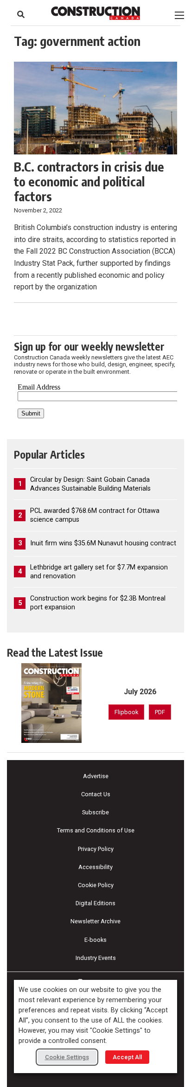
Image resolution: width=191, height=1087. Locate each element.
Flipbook (126, 712)
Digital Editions (95, 903)
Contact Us (95, 794)
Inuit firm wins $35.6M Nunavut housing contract (103, 543)
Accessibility (95, 866)
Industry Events (96, 957)
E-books (95, 939)
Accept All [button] (127, 1057)
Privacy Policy (96, 848)
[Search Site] (20, 14)
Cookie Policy (96, 885)
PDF (160, 712)
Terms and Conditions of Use (95, 830)
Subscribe (95, 812)
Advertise (95, 776)
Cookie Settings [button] (67, 1057)
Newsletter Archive (95, 921)
